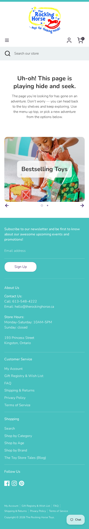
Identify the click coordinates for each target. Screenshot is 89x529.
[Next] (82, 205)
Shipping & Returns (19, 390)
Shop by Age (14, 443)
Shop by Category (18, 436)
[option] (44, 169)
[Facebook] (7, 483)
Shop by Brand (15, 450)
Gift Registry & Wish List (23, 376)
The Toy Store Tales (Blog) (25, 457)
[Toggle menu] (7, 40)
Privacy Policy (14, 397)
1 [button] (42, 205)
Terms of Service (17, 405)
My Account (13, 368)
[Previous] (7, 205)
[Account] (69, 38)
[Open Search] (7, 53)
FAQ (7, 383)
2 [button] (47, 205)
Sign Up (20, 266)
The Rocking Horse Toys (40, 517)
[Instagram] (14, 483)
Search (9, 428)
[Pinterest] (21, 483)
